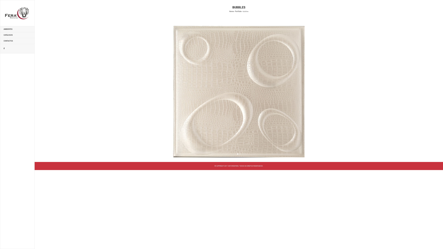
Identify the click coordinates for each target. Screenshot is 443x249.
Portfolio (238, 11)
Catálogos (8, 35)
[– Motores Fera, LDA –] (17, 13)
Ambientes (8, 29)
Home (231, 11)
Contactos (8, 41)
